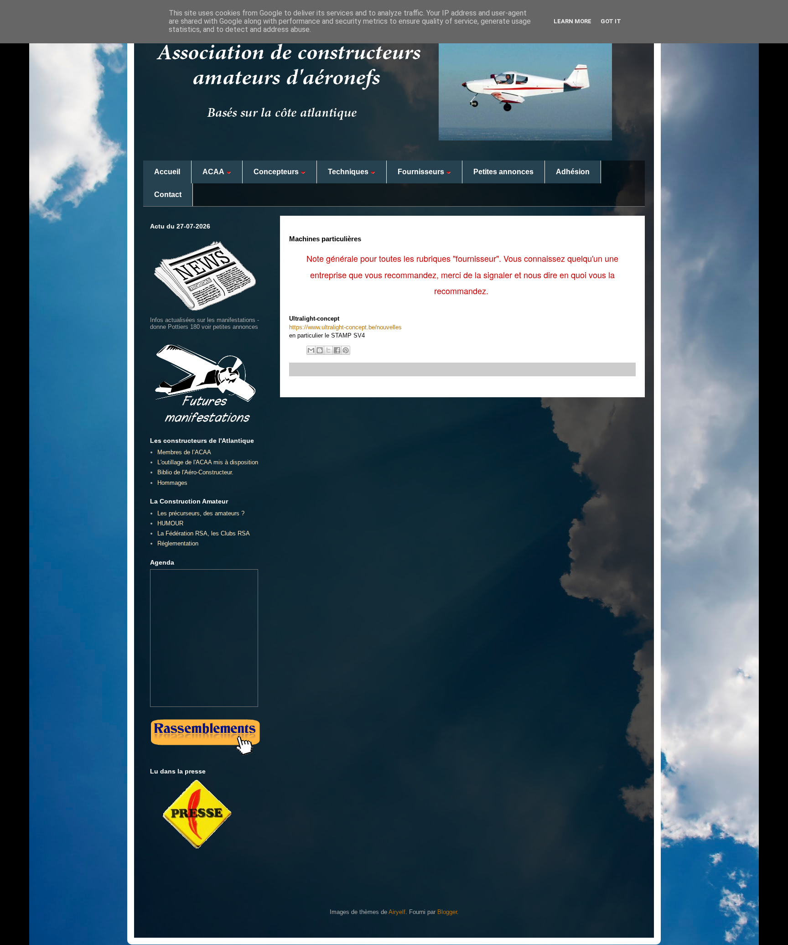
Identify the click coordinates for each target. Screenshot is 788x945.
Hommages (172, 482)
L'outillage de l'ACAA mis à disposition (207, 462)
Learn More (572, 21)
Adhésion (573, 172)
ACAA (213, 172)
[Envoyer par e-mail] (311, 350)
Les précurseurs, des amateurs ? (200, 513)
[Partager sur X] (328, 350)
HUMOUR (170, 523)
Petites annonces (503, 172)
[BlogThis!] (319, 350)
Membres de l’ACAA (184, 452)
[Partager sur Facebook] (337, 350)
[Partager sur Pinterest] (345, 350)
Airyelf (397, 912)
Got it (611, 21)
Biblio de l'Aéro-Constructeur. (195, 472)
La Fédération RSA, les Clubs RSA (203, 533)
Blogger (447, 912)
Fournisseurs (421, 172)
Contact (167, 194)
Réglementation (177, 543)
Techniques (348, 172)
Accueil (167, 172)
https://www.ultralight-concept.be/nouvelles (345, 327)
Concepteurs (276, 172)
